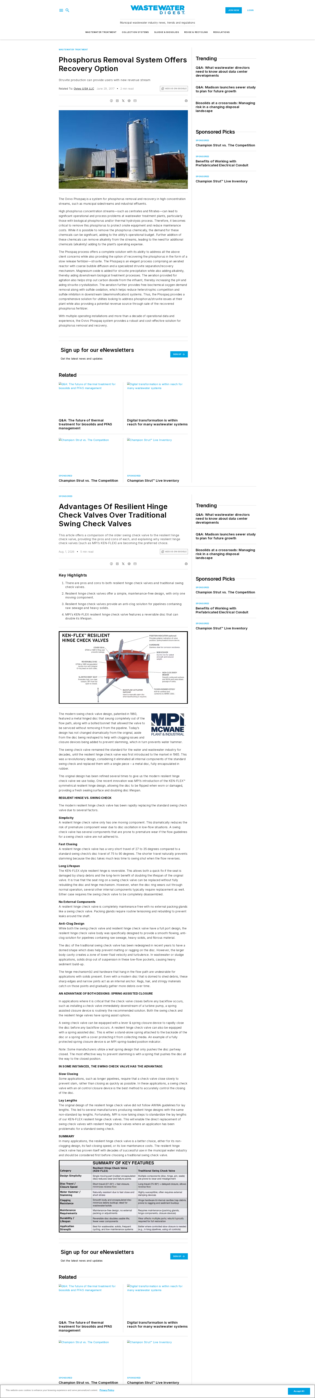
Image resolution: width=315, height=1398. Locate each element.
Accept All (299, 1391)
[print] (186, 100)
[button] (61, 10)
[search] (67, 10)
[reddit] (129, 100)
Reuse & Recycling (196, 32)
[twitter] (123, 100)
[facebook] (111, 100)
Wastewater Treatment (101, 32)
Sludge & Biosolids (166, 32)
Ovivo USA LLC (84, 88)
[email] (135, 100)
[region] (157, 1391)
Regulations (221, 32)
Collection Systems (135, 32)
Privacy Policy (107, 1390)
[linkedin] (117, 100)
